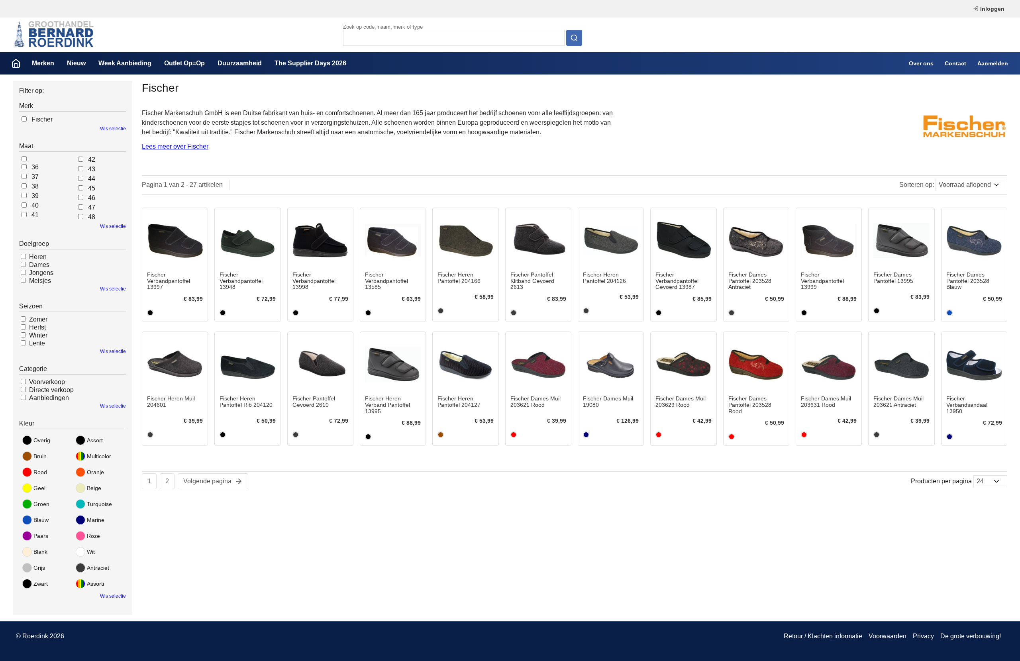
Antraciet (98, 568)
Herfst (37, 327)
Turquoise (99, 504)
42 (91, 159)
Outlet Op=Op (184, 63)
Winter (38, 335)
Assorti (95, 584)
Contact (955, 63)
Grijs (39, 568)
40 (35, 205)
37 (35, 176)
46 (91, 197)
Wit (91, 552)
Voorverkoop (47, 382)
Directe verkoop (51, 389)
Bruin (40, 456)
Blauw (41, 520)
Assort (95, 440)
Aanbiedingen (49, 397)
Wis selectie (113, 128)
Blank (40, 552)
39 (35, 195)
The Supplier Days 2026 (310, 63)
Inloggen (992, 9)
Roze (93, 536)
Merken (43, 63)
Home (16, 63)
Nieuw (76, 63)
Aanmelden (992, 63)
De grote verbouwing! (970, 636)
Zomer (38, 319)
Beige (94, 488)
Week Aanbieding (124, 63)
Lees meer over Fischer (175, 146)
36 (35, 167)
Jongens (41, 272)
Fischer (42, 119)
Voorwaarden (887, 636)
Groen (41, 504)
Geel (39, 488)
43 (91, 169)
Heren (38, 256)
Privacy (923, 636)
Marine (95, 520)
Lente (37, 343)
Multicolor (99, 456)
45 (91, 188)
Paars (40, 536)
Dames (39, 264)
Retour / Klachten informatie (823, 636)
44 (91, 178)
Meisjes (40, 280)
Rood (40, 472)
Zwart (40, 584)
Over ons (921, 63)
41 (35, 215)
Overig (41, 440)
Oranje (95, 472)
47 (91, 207)
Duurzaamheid (240, 63)
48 (91, 217)
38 (35, 186)
